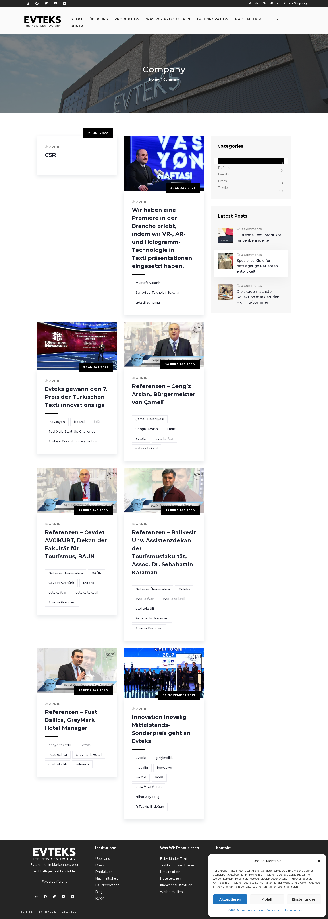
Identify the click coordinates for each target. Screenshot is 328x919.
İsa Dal (79, 422)
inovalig (141, 768)
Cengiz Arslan (146, 429)
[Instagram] (28, 3)
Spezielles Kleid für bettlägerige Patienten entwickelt (257, 266)
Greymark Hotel (89, 755)
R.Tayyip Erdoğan (149, 807)
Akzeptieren (230, 899)
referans (82, 764)
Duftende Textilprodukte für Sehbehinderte (259, 237)
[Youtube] (55, 3)
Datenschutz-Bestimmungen (285, 910)
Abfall (267, 899)
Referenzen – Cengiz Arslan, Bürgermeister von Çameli (163, 394)
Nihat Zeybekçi (147, 797)
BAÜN (97, 573)
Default (224, 168)
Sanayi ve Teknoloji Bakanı (157, 293)
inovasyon (56, 422)
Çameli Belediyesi (149, 419)
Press (222, 181)
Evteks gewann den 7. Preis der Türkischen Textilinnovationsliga (76, 397)
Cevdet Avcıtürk (61, 583)
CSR (50, 155)
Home (154, 79)
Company (225, 161)
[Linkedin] (64, 3)
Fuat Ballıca (57, 755)
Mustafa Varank (147, 283)
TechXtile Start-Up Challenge (71, 432)
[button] (319, 861)
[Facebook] (37, 3)
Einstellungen (304, 899)
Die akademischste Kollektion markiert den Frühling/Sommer (258, 296)
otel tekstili (144, 609)
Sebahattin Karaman (151, 618)
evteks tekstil (146, 448)
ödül (96, 422)
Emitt (171, 429)
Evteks (141, 439)
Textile (223, 188)
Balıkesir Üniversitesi (65, 573)
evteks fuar (165, 439)
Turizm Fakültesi (61, 602)
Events (223, 174)
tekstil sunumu (147, 302)
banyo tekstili (59, 745)
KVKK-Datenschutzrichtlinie (246, 910)
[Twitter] (46, 3)
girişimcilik (164, 758)
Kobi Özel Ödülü (148, 787)
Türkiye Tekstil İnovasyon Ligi (72, 441)
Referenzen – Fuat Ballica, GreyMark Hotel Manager (71, 720)
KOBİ (159, 777)
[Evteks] (42, 21)
